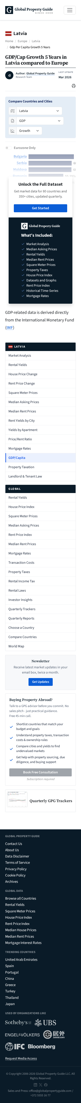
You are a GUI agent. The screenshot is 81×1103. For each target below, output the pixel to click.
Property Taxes (19, 572)
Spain (9, 966)
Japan (10, 1004)
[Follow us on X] (40, 1084)
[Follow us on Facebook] (46, 1084)
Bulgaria (20, 156)
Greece (10, 985)
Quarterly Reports (21, 618)
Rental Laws (17, 590)
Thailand (12, 997)
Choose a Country (21, 627)
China (9, 978)
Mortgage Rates (19, 448)
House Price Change (22, 374)
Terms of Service (17, 862)
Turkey (10, 991)
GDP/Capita (16, 457)
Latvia (36, 41)
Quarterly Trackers (21, 609)
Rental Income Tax (21, 581)
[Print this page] (73, 85)
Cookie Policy (15, 875)
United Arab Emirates (21, 959)
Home (9, 41)
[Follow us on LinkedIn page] (35, 1084)
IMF (9, 328)
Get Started (40, 208)
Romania (20, 176)
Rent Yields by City (21, 420)
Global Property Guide (40, 73)
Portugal (12, 972)
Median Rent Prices (22, 411)
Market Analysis (19, 355)
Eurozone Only (25, 147)
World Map (16, 646)
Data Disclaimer (17, 856)
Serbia (22, 163)
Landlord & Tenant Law (25, 476)
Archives (11, 881)
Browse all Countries (20, 898)
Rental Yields (17, 364)
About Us (12, 850)
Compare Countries (22, 637)
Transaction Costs (21, 562)
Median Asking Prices (23, 402)
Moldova (20, 169)
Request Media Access (21, 1058)
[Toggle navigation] (70, 10)
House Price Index (21, 506)
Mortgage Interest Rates (23, 942)
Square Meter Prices (23, 392)
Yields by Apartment (22, 430)
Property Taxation (21, 467)
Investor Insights (20, 599)
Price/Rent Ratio (20, 439)
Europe (22, 41)
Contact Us (13, 843)
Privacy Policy (16, 869)
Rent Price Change (21, 383)
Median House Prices (20, 930)
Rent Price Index (20, 534)
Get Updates (40, 682)
